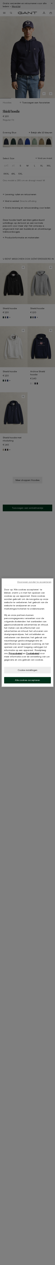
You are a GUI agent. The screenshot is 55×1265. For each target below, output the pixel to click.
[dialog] (27, 632)
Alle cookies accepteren (27, 680)
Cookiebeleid (32, 653)
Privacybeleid (15, 653)
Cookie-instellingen (27, 670)
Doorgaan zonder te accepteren (34, 582)
